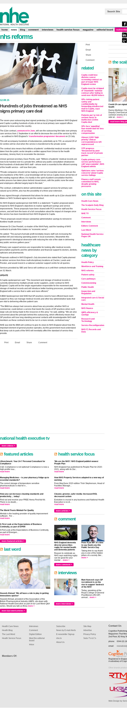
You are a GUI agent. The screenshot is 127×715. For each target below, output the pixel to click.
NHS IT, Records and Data (91, 330)
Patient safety (87, 275)
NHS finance (87, 308)
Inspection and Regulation (88, 292)
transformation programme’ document (47, 136)
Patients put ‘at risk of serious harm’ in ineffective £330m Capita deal (91, 118)
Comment (42, 342)
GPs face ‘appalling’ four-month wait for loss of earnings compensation (92, 129)
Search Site (113, 11)
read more (5, 471)
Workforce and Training (92, 266)
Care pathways (88, 279)
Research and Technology (88, 320)
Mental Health (87, 304)
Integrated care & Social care (92, 299)
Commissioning (88, 283)
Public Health (87, 287)
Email (17, 342)
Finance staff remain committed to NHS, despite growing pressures (91, 182)
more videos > (8, 446)
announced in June (26, 131)
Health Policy (87, 262)
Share (29, 342)
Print (6, 342)
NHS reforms (87, 270)
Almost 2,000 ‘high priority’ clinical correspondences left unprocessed (91, 140)
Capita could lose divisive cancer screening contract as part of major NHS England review (91, 79)
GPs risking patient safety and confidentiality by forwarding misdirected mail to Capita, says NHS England (92, 105)
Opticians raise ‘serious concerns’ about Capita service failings (92, 172)
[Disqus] (38, 390)
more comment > (64, 564)
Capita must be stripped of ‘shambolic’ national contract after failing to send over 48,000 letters (92, 91)
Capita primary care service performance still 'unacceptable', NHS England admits (92, 163)
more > (31, 606)
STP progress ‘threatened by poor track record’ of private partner (92, 152)
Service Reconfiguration (92, 325)
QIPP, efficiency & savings (89, 313)
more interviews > (64, 604)
